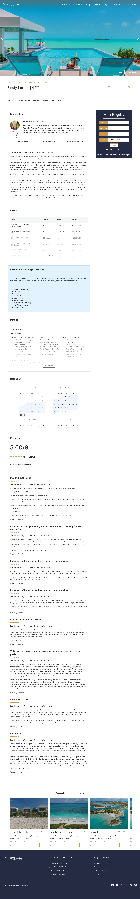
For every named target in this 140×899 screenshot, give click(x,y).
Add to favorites (121, 87)
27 (55, 411)
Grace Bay (34, 836)
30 (21, 415)
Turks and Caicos (15, 82)
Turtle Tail (42, 82)
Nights (103, 133)
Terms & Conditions (100, 870)
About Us (97, 863)
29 (43, 411)
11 (72, 400)
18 (73, 404)
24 (69, 408)
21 (58, 408)
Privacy (96, 874)
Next (138, 38)
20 (55, 408)
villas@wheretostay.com (58, 874)
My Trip (88, 5)
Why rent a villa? (101, 858)
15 (62, 404)
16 (65, 404)
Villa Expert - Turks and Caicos (15, 135)
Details (27, 100)
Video (120, 72)
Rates (21, 100)
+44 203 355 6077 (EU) (75, 141)
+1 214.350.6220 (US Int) (58, 867)
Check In (103, 122)
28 (39, 411)
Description (12, 100)
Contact (104, 87)
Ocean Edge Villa (19, 832)
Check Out (103, 128)
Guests (103, 139)
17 (69, 404)
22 (62, 408)
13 (55, 404)
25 (73, 408)
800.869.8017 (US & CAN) (59, 863)
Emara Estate (97, 832)
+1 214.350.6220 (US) (47, 141)
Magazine (107, 5)
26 (76, 408)
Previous (2, 38)
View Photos (131, 72)
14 (58, 404)
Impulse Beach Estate (61, 832)
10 (69, 400)
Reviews (45, 100)
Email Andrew (23, 141)
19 (76, 404)
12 (76, 400)
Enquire (114, 145)
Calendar (36, 100)
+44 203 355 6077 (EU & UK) (60, 870)
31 (24, 415)
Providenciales (30, 82)
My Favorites (97, 5)
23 (65, 408)
